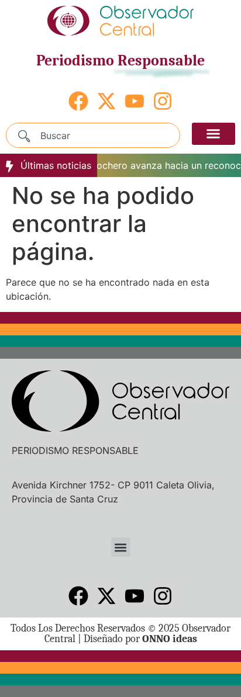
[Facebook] (78, 101)
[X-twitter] (106, 101)
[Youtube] (134, 101)
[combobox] (93, 135)
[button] (213, 134)
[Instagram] (163, 101)
